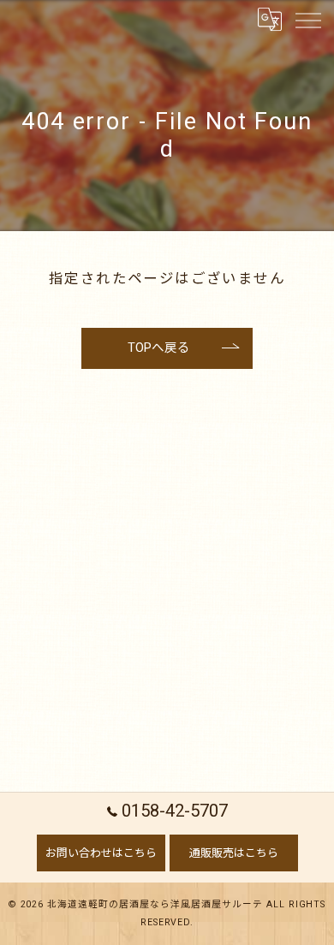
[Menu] (307, 19)
